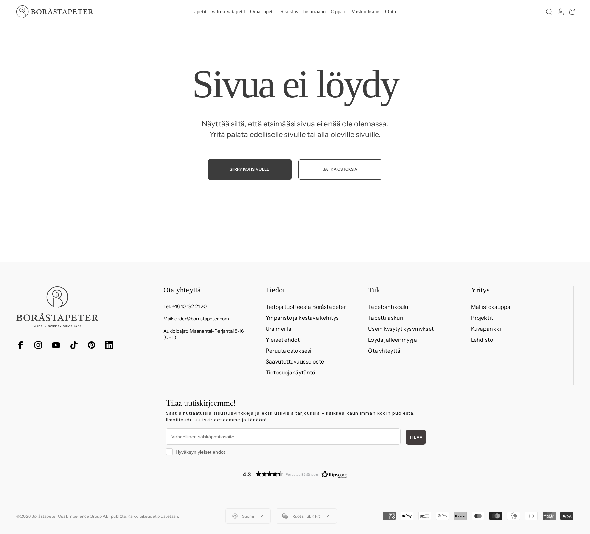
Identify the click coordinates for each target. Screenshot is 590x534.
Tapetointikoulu (388, 306)
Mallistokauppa (491, 306)
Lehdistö (482, 339)
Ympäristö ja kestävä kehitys (302, 317)
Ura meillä (278, 328)
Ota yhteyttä (384, 350)
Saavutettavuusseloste (295, 361)
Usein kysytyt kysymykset (401, 328)
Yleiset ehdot (283, 339)
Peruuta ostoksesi (288, 350)
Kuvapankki (486, 328)
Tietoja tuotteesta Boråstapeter (306, 306)
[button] (295, 474)
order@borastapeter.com (201, 319)
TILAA (416, 437)
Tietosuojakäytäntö (290, 372)
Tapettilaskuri (385, 317)
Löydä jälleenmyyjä (392, 339)
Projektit (482, 317)
